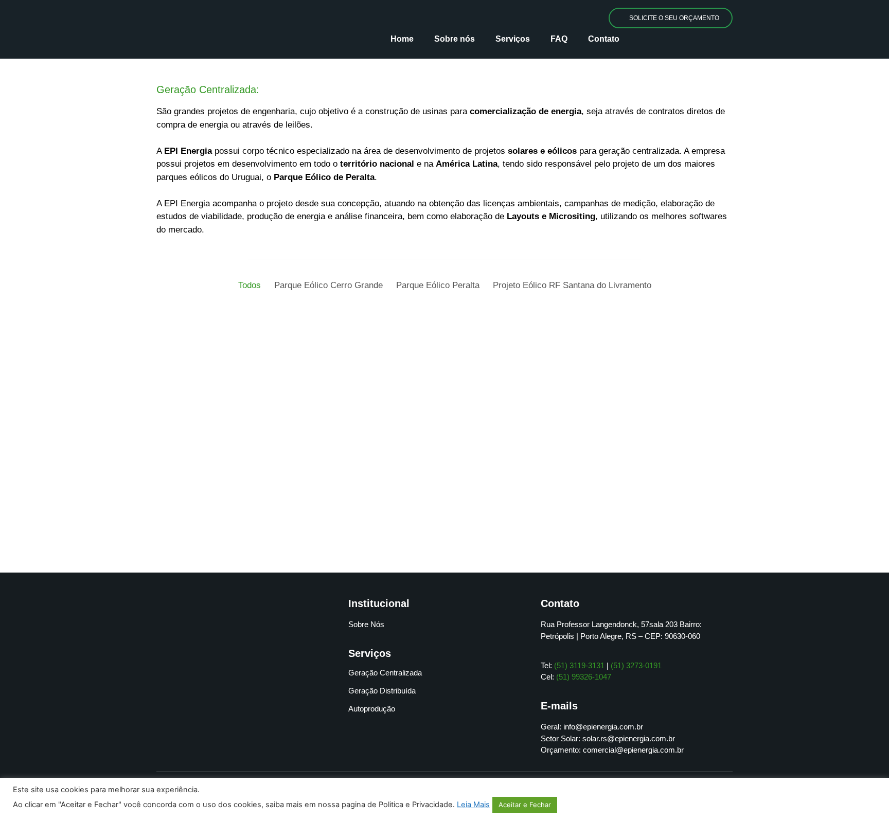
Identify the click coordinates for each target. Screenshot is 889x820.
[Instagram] (266, 733)
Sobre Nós (366, 624)
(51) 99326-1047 (583, 676)
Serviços (512, 38)
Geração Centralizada (385, 672)
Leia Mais (473, 804)
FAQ (558, 38)
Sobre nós (454, 38)
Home (402, 38)
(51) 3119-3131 (579, 665)
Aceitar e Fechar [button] (525, 804)
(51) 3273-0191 (636, 665)
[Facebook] (238, 733)
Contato (603, 38)
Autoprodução (371, 708)
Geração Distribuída (382, 690)
